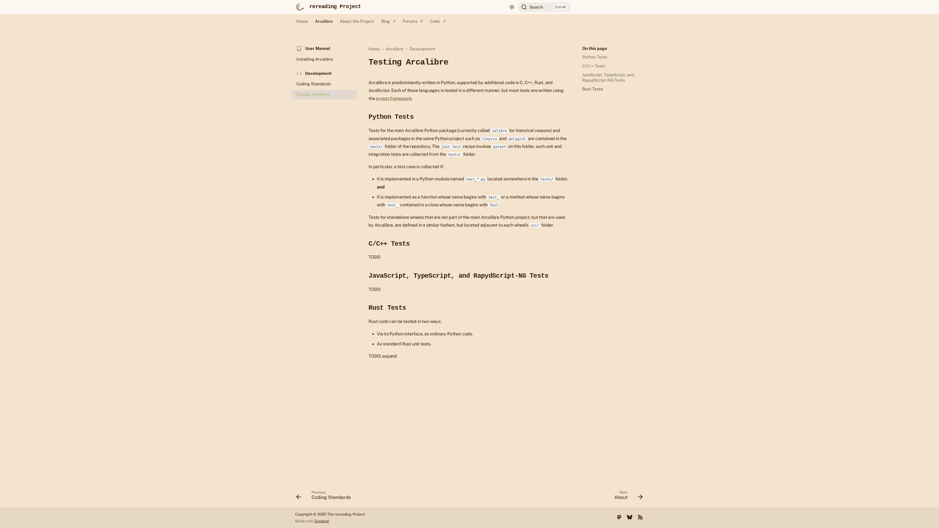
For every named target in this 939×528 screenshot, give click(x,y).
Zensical (321, 521)
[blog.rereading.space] (640, 516)
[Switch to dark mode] (511, 7)
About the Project (357, 21)
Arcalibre (324, 21)
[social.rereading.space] (619, 516)
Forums (409, 21)
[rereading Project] (300, 7)
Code (435, 21)
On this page (594, 48)
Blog (385, 21)
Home (302, 21)
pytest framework (394, 98)
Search (536, 7)
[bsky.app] (629, 516)
